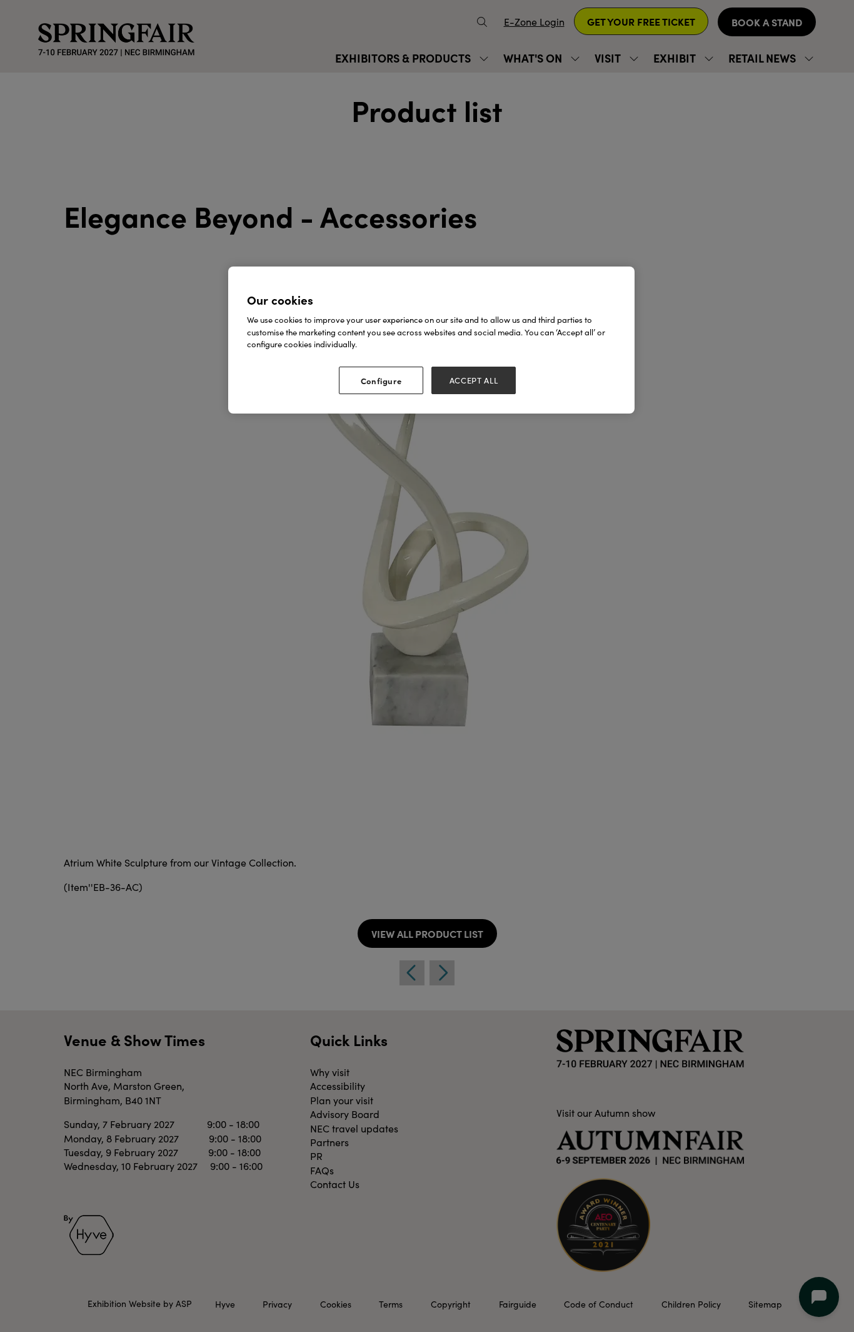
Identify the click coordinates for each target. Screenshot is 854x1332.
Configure (381, 380)
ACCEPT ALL (474, 380)
